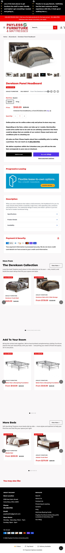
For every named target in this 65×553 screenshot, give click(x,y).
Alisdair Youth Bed (42, 457)
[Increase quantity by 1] (24, 116)
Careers (38, 507)
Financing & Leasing (42, 504)
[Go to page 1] (25, 330)
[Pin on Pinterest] (51, 91)
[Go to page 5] (35, 413)
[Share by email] (58, 91)
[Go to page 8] (35, 330)
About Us (38, 498)
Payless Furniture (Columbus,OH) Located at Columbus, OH (47, 516)
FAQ (36, 509)
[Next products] (61, 302)
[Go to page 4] (29, 330)
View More (55, 265)
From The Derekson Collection (40, 91)
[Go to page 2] (26, 330)
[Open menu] (4, 27)
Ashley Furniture (12, 91)
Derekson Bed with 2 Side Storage (47, 297)
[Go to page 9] (36, 330)
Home (5, 37)
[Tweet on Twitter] (54, 91)
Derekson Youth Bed (12, 298)
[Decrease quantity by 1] (15, 116)
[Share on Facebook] (48, 91)
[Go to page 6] (32, 330)
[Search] (55, 27)
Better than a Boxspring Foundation (17, 383)
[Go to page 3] (28, 330)
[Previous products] (4, 302)
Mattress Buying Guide (43, 512)
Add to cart (19, 154)
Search (37, 496)
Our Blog (38, 519)
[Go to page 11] (39, 330)
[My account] (61, 27)
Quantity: (9, 116)
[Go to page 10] (38, 330)
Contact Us (39, 501)
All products (12, 37)
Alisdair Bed (9, 453)
